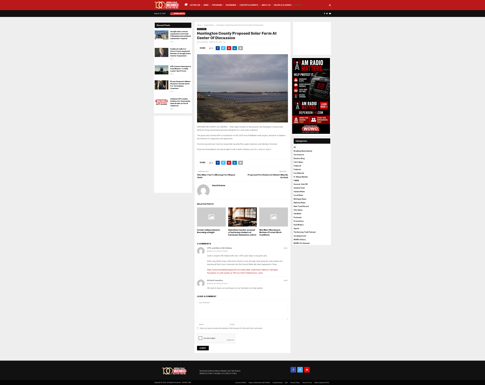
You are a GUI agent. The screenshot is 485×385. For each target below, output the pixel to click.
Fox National (299, 173)
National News (300, 203)
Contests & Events (249, 5)
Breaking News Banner (303, 151)
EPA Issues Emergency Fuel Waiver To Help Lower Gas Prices (180, 68)
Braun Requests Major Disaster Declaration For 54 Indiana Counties (180, 84)
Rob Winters (299, 225)
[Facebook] (293, 369)
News (206, 5)
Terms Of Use (307, 382)
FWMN (296, 181)
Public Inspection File (321, 382)
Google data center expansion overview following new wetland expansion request (180, 35)
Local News (298, 195)
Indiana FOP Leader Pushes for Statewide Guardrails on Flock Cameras (180, 102)
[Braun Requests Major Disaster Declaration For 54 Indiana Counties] (161, 84)
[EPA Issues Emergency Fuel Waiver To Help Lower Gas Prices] (161, 69)
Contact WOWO (240, 382)
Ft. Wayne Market (301, 177)
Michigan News (300, 199)
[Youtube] (307, 369)
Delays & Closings (282, 5)
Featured (297, 166)
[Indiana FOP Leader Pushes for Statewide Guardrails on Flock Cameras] (161, 102)
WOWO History (300, 240)
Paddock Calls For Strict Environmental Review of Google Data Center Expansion (180, 52)
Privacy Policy (295, 382)
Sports (296, 228)
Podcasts (298, 217)
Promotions (299, 221)
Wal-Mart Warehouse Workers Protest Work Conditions (270, 232)
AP (295, 147)
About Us (266, 5)
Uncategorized (300, 236)
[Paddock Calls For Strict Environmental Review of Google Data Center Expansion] (161, 52)
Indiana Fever (299, 188)
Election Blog (299, 158)
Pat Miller (297, 214)
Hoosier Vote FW (301, 184)
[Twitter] (300, 369)
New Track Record (301, 206)
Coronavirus (299, 155)
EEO (286, 382)
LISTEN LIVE (195, 5)
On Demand (231, 5)
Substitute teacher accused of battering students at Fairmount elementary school (242, 232)
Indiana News (202, 29)
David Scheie (203, 42)
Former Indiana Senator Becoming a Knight (208, 231)
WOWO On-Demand (302, 243)
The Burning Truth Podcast (305, 232)
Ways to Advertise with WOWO (259, 382)
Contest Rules (278, 382)
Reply (286, 248)
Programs (217, 5)
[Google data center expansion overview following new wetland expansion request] (161, 35)
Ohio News (298, 210)
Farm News (298, 162)
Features (297, 169)
